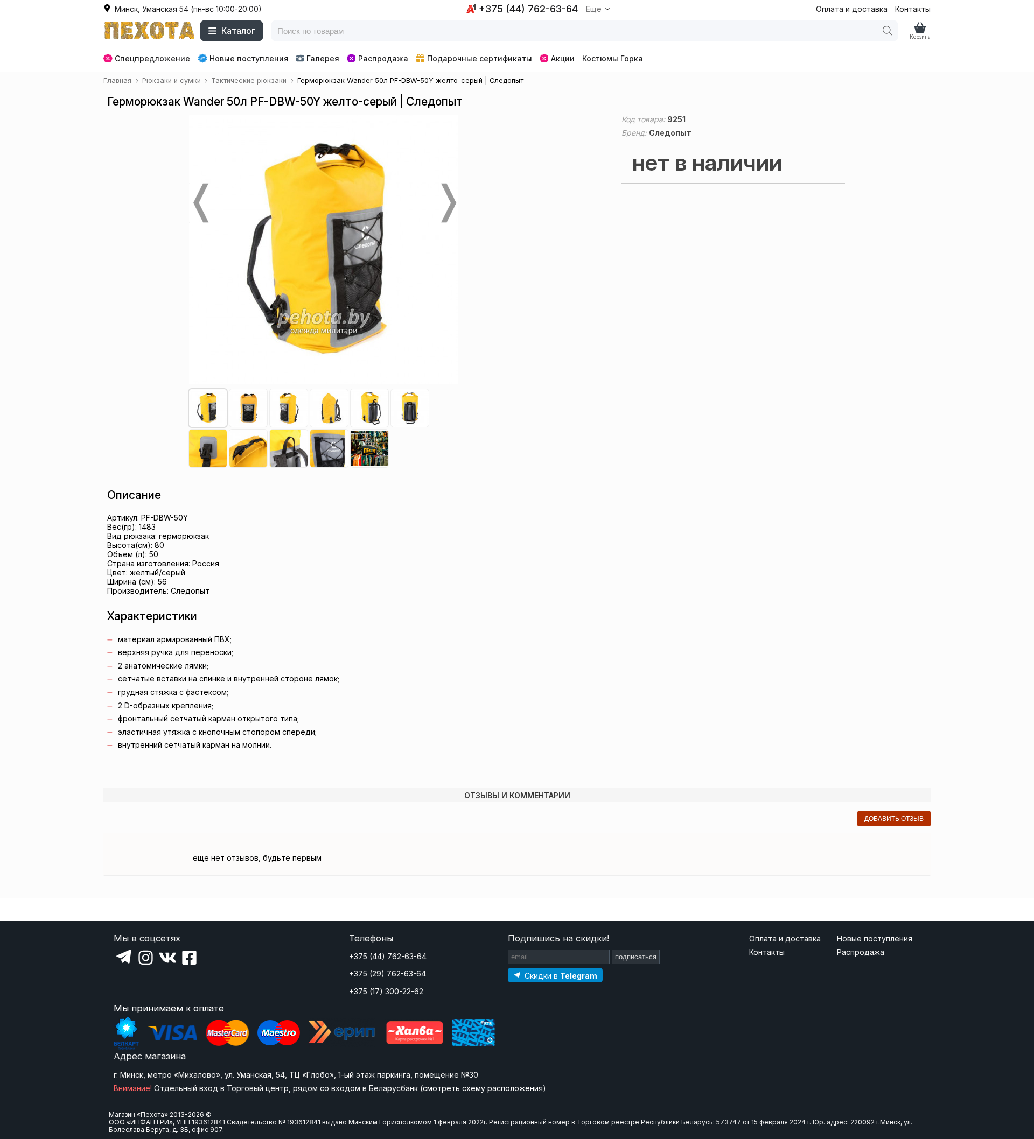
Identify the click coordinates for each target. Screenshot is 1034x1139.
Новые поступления (249, 58)
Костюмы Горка (612, 58)
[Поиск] (887, 30)
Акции (563, 58)
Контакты (913, 8)
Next (447, 203)
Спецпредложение (152, 58)
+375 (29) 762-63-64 (387, 973)
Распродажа (383, 58)
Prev (200, 203)
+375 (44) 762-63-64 (388, 956)
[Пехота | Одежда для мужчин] (149, 30)
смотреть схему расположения (483, 1088)
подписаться (635, 957)
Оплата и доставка (852, 8)
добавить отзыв (894, 818)
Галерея (322, 58)
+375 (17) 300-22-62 (386, 991)
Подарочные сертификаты (479, 58)
